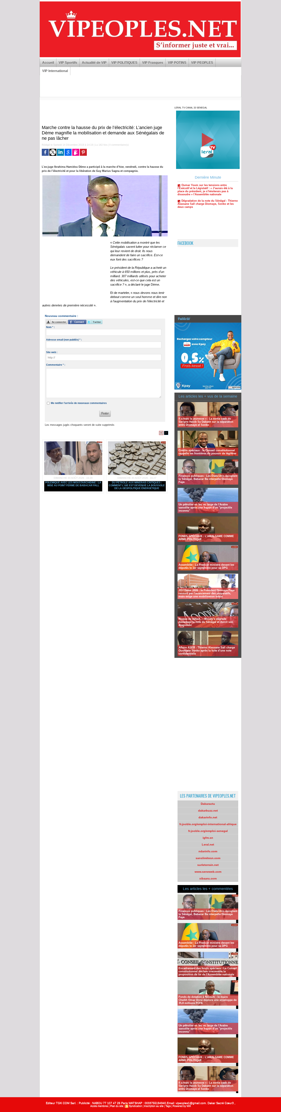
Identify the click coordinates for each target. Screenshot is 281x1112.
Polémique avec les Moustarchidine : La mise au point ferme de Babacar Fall (73, 484)
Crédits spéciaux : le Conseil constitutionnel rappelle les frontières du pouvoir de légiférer (207, 452)
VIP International (55, 71)
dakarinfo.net (208, 817)
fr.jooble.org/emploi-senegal (208, 831)
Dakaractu (208, 803)
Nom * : (50, 327)
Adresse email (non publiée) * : (64, 339)
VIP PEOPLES (202, 62)
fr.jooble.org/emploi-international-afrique (208, 824)
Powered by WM (182, 1106)
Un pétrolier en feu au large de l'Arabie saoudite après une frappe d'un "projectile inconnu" (205, 507)
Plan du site (116, 1106)
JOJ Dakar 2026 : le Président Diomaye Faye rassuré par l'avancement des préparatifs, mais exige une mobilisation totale (207, 593)
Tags (168, 1106)
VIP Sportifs (68, 62)
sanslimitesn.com (208, 858)
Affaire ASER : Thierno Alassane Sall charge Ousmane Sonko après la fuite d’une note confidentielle (207, 650)
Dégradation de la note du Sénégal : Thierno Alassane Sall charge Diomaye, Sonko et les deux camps (208, 186)
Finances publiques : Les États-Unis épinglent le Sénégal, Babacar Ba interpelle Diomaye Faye (208, 479)
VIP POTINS (177, 62)
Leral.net (208, 844)
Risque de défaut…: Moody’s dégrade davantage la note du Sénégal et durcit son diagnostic (206, 622)
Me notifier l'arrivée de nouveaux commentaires (79, 403)
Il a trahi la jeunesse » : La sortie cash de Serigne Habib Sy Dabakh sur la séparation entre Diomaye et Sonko (206, 421)
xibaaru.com (208, 878)
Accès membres (99, 1106)
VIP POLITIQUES (124, 62)
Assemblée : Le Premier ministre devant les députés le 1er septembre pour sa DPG (206, 566)
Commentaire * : (55, 364)
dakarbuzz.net (208, 810)
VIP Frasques (152, 62)
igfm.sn (208, 837)
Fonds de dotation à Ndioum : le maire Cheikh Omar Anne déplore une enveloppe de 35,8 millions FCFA (208, 1000)
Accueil (48, 62)
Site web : (51, 352)
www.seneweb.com (208, 871)
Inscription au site (154, 1106)
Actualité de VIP (94, 62)
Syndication (135, 1106)
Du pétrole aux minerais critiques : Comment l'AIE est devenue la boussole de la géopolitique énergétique (137, 485)
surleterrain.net (208, 865)
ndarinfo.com (208, 851)
